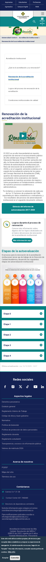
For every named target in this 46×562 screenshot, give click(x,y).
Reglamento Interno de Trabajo (14, 411)
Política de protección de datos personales (19, 430)
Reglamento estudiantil (11, 439)
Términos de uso (9, 477)
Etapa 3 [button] (7, 345)
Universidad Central (9, 38)
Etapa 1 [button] (7, 324)
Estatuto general (8, 406)
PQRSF (5, 467)
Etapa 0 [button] (7, 313)
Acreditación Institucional (28, 38)
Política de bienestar (10, 425)
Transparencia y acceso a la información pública (21, 444)
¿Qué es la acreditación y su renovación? (24, 68)
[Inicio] (23, 17)
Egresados (9, 7)
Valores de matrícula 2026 (12, 448)
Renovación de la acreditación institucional (21, 78)
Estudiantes (23, 2)
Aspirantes (9, 2)
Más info (11, 552)
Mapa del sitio (8, 472)
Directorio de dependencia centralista (19, 504)
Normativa (6, 420)
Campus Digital (23, 7)
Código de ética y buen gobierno (15, 416)
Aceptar (5, 558)
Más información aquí (22, 240)
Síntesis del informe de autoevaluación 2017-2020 (23, 208)
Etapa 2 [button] (7, 334)
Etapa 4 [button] (7, 356)
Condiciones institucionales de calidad (23, 100)
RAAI (37, 7)
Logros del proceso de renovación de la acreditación (23, 89)
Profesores (37, 2)
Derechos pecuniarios (11, 402)
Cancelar (15, 558)
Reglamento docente (10, 434)
